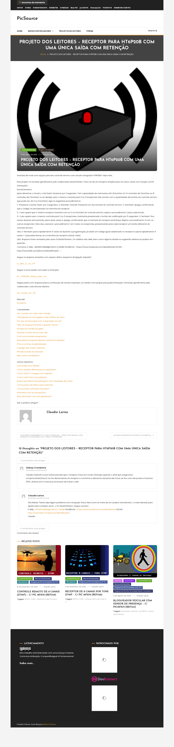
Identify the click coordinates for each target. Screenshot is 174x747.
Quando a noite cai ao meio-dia (32, 332)
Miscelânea (22, 582)
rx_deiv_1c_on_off (26, 263)
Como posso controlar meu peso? (33, 388)
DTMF (33, 599)
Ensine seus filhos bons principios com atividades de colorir (45, 381)
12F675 (20, 8)
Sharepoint (95, 8)
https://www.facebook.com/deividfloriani (96, 509)
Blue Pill (74, 8)
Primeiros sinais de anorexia (30, 351)
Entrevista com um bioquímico (31, 392)
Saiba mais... (27, 663)
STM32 (28, 8)
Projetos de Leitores (70, 31)
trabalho (28, 652)
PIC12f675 (21, 303)
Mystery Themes (49, 724)
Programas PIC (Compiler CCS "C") (44, 582)
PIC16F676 (107, 8)
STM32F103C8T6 (40, 8)
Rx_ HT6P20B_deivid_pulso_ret (32, 276)
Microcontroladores (39, 31)
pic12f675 (84, 8)
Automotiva (129, 581)
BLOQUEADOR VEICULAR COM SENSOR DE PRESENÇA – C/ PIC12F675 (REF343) (132, 603)
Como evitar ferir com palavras (32, 377)
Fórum (89, 31)
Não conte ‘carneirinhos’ (28, 355)
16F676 (27, 599)
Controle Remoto (28, 150)
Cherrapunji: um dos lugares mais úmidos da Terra (40, 317)
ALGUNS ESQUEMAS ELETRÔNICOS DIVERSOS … (132, 435)
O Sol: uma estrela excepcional (31, 336)
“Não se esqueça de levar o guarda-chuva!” (38, 324)
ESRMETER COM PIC (122, 8)
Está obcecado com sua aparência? (34, 396)
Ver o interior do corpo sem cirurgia (33, 313)
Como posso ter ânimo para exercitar (35, 385)
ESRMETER (53, 8)
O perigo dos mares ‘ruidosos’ (31, 347)
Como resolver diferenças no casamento (36, 369)
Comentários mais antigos (33, 460)
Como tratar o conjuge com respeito (34, 373)
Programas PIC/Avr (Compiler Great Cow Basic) (133, 591)
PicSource (27, 18)
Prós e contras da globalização (31, 344)
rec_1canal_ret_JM (26, 293)
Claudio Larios (49, 154)
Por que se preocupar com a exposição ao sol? (39, 321)
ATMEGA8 (64, 8)
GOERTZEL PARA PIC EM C (47, 599)
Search (151, 30)
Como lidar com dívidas (28, 365)
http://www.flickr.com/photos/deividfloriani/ (49, 512)
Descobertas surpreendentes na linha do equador (41, 340)
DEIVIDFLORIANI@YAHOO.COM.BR (50, 509)
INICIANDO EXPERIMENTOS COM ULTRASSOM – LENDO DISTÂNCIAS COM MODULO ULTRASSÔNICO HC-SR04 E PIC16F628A (51, 436)
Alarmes (118, 581)
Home (19, 31)
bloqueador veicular (129, 611)
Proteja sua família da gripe (30, 328)
